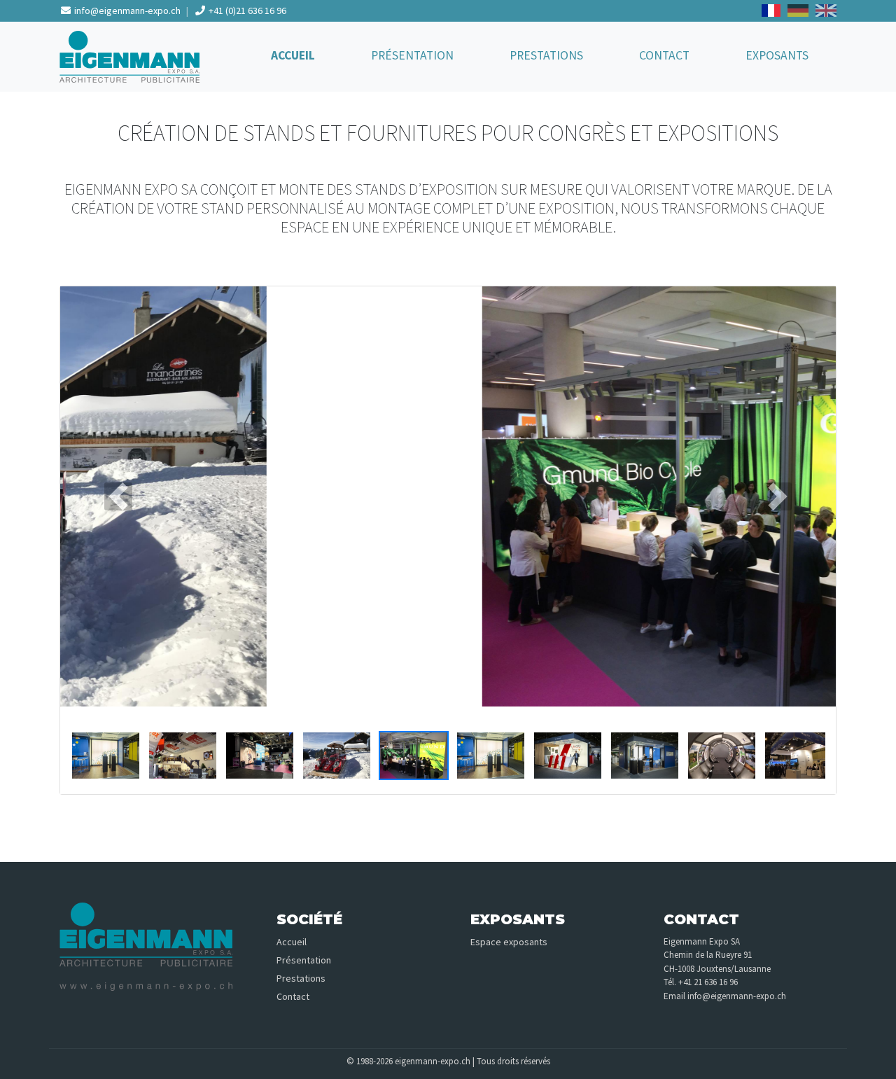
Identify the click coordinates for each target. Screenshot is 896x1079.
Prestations (546, 55)
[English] (825, 10)
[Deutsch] (797, 10)
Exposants (777, 55)
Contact (664, 55)
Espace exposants (508, 941)
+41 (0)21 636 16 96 (246, 10)
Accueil (293, 55)
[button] (118, 496)
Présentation (412, 55)
